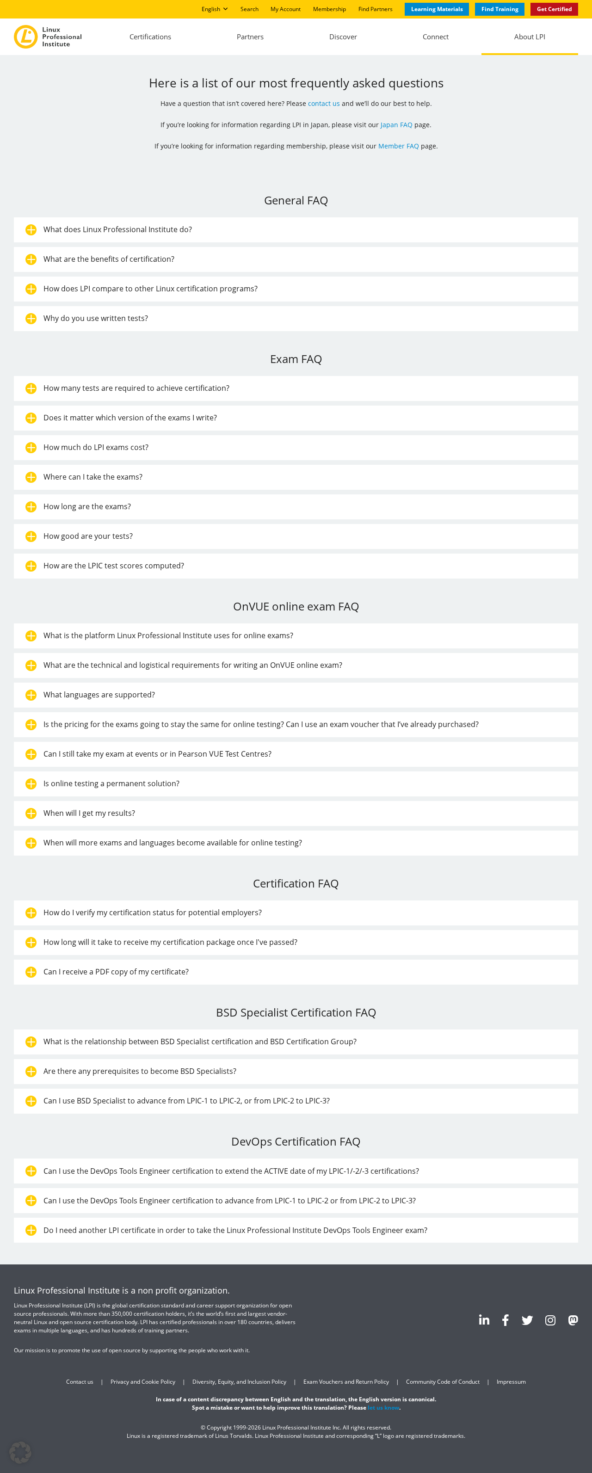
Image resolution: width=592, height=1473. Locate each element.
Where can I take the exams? (92, 477)
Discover (343, 36)
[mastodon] (573, 1320)
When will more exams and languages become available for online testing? (172, 843)
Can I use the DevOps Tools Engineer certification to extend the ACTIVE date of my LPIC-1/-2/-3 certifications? (231, 1170)
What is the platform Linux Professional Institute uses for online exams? (168, 635)
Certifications (150, 36)
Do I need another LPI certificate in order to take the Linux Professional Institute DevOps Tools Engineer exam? (235, 1230)
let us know (383, 1407)
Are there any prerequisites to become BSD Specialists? (139, 1071)
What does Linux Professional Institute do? (117, 229)
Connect (436, 36)
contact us (324, 103)
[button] (20, 1452)
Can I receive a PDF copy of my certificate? (116, 972)
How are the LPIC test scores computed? (113, 566)
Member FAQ (398, 146)
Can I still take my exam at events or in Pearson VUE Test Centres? (157, 754)
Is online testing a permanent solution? (111, 783)
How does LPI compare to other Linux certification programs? (150, 289)
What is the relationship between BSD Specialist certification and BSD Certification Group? (200, 1041)
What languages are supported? (99, 695)
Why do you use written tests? (95, 318)
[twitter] (527, 1320)
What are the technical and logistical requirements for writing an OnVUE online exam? (192, 665)
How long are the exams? (87, 506)
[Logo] (47, 37)
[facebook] (505, 1320)
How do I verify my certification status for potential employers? (152, 912)
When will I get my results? (89, 813)
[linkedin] (484, 1320)
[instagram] (550, 1320)
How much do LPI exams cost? (95, 447)
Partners (250, 36)
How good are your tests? (88, 536)
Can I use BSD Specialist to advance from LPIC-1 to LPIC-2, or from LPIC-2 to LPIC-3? (186, 1101)
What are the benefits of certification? (108, 259)
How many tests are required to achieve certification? (136, 388)
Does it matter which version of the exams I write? (130, 418)
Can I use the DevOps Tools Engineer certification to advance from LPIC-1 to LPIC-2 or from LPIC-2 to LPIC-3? (229, 1200)
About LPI (529, 36)
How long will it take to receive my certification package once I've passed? (170, 942)
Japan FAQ (397, 124)
